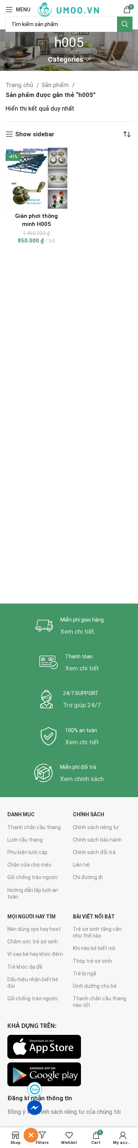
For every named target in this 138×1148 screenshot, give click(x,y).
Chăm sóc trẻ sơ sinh (32, 941)
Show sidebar (34, 134)
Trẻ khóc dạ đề (24, 967)
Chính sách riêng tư (95, 827)
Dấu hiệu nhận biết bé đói (32, 982)
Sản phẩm (55, 85)
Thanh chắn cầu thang (34, 827)
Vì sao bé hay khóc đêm (35, 954)
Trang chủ (20, 85)
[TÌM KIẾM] (124, 24)
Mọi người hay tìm (31, 917)
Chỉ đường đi (88, 877)
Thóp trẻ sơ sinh (92, 961)
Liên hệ (81, 865)
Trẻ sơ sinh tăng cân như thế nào (97, 932)
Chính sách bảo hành (97, 840)
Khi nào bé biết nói (94, 948)
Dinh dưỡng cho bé (95, 986)
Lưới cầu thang (25, 840)
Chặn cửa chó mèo (29, 865)
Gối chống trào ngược (32, 877)
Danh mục (21, 814)
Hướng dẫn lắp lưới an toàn (32, 893)
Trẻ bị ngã (84, 973)
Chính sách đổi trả (94, 852)
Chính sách (88, 814)
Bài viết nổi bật (94, 917)
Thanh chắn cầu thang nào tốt (99, 1002)
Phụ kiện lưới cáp (27, 852)
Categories (65, 59)
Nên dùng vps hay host (34, 929)
